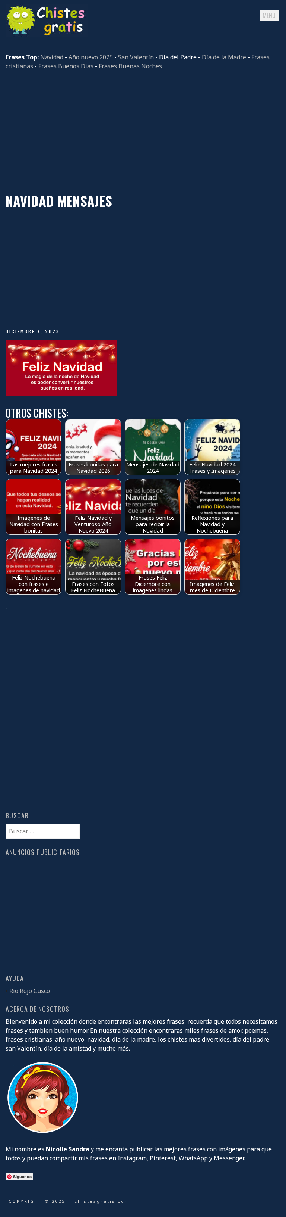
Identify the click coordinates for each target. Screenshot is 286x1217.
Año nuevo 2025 (91, 57)
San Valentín (136, 57)
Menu (269, 15)
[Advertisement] (143, 131)
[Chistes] (47, 35)
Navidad (51, 57)
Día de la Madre (224, 57)
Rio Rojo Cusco (29, 991)
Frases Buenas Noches (130, 66)
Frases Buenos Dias (65, 66)
